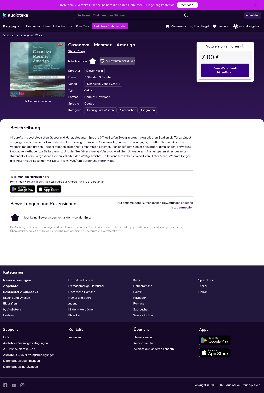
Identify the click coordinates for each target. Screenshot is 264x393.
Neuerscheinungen (17, 280)
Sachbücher (140, 309)
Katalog (9, 26)
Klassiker (74, 315)
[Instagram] (22, 385)
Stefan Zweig (76, 51)
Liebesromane (142, 286)
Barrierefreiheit (144, 337)
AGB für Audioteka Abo (19, 349)
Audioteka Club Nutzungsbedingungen (29, 355)
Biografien (10, 303)
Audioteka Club (144, 343)
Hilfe (6, 337)
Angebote (10, 286)
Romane (138, 303)
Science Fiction (143, 315)
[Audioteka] (15, 15)
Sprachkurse (206, 280)
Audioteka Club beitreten (110, 26)
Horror (202, 292)
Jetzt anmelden (182, 207)
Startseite (9, 35)
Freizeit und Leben (80, 280)
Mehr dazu (187, 5)
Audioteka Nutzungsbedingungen (25, 343)
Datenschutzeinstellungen (20, 366)
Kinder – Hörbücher (81, 309)
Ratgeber (139, 298)
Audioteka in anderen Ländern (154, 349)
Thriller (202, 286)
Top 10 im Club (78, 26)
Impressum (75, 337)
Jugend (72, 303)
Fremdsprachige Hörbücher (86, 286)
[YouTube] (14, 385)
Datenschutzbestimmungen (21, 361)
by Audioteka (12, 309)
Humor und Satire (80, 298)
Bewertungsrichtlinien (55, 231)
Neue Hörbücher (54, 26)
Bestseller (33, 26)
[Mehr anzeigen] (242, 46)
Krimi (136, 280)
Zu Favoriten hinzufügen (120, 61)
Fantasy (8, 315)
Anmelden (252, 15)
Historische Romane (81, 292)
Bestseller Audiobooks (20, 292)
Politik (137, 292)
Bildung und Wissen (32, 35)
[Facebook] (5, 385)
